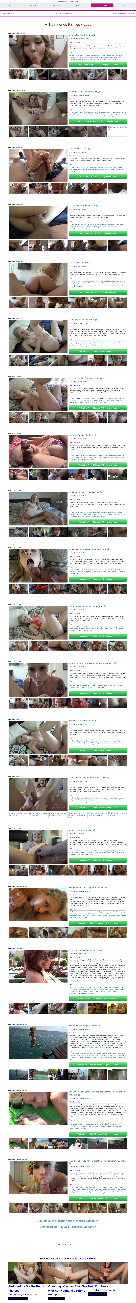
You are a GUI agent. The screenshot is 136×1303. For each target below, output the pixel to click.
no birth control (99, 114)
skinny (86, 59)
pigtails (108, 169)
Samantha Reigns (16, 1294)
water (71, 1059)
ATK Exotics (57, 6)
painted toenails (74, 991)
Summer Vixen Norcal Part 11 (83, 91)
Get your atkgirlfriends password (123, 13)
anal (73, 224)
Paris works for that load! (81, 830)
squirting (101, 116)
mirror (106, 989)
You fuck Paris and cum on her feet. (86, 606)
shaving (110, 1055)
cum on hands (85, 854)
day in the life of (104, 987)
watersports (91, 993)
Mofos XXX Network (83, 1258)
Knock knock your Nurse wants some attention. (91, 663)
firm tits (77, 57)
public (111, 457)
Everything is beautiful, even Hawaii (86, 950)
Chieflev (62, 1294)
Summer (71, 101)
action (73, 1123)
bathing (74, 987)
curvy (105, 167)
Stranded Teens (98, 1294)
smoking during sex (105, 59)
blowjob (78, 55)
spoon (113, 59)
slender (91, 59)
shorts (115, 1055)
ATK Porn (11, 6)
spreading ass (78, 171)
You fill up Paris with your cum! (83, 720)
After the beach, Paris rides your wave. (87, 378)
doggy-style (118, 55)
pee (108, 57)
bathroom (74, 112)
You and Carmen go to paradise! (84, 1025)
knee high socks (89, 283)
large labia (72, 169)
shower (119, 1055)
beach (73, 455)
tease (75, 917)
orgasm (99, 57)
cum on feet (107, 627)
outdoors (92, 457)
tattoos (85, 171)
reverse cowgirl (117, 57)
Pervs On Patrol (18, 1298)
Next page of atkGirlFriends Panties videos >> (68, 1220)
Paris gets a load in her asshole (84, 492)
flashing (74, 457)
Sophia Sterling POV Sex (81, 35)
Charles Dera (31, 1294)
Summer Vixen (20, 90)
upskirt (76, 993)
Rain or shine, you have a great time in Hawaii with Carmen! (97, 1161)
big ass (84, 167)
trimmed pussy (108, 116)
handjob (92, 57)
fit (72, 989)
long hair (91, 114)
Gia (102, 215)
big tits (89, 167)
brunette (89, 987)
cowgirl (103, 55)
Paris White (19, 318)
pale (80, 991)
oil (96, 57)
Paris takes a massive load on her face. (88, 549)
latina (89, 914)
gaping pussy (73, 914)
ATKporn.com (73, 1245)
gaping (123, 912)
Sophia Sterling (21, 33)
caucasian (97, 55)
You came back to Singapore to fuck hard (88, 887)
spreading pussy (93, 852)
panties (104, 57)
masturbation (117, 1187)
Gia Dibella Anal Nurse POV (82, 205)
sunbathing (107, 1126)
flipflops (76, 989)
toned (100, 346)
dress (111, 987)
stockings (72, 573)
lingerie (83, 571)
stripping (76, 287)
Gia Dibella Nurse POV (80, 262)
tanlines (104, 1057)
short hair (81, 59)
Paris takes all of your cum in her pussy (88, 777)
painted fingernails (88, 169)
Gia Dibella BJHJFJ (78, 148)
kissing (86, 114)
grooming (96, 989)
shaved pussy (73, 59)
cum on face (103, 570)
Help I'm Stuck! (98, 1286)
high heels (96, 344)
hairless (80, 914)
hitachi (93, 1189)
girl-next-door (89, 989)
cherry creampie (110, 798)
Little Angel (53, 1294)
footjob (82, 57)
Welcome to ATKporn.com (68, 2)
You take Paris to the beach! (82, 435)
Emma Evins (20, 948)
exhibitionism (112, 455)
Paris (70, 329)
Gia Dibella (19, 147)
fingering (71, 57)
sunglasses (115, 1126)
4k (70, 55)
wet (117, 59)
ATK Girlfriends (102, 5)
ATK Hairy (79, 6)
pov (111, 57)
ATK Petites (125, 6)
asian (73, 167)
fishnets (101, 852)
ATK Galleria (34, 6)
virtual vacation (82, 917)
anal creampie (79, 224)
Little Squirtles (94, 1290)
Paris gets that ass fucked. (81, 319)
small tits (96, 59)
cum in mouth (85, 912)
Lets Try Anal (56, 1298)
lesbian (94, 914)
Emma (92, 960)
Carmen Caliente (21, 886)
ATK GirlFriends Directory (64, 13)
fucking (87, 57)
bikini (78, 398)
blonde (73, 55)
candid (96, 455)
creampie (108, 55)
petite (120, 114)
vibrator (117, 1189)
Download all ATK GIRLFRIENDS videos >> (68, 1226)
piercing (121, 914)
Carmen (71, 897)
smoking (82, 459)
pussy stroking (102, 991)
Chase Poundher (109, 1290)
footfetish (110, 167)
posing (113, 169)
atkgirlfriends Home (8, 13)
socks (101, 285)
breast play (90, 55)
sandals (116, 457)
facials (119, 455)
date (113, 55)
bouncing (84, 55)
